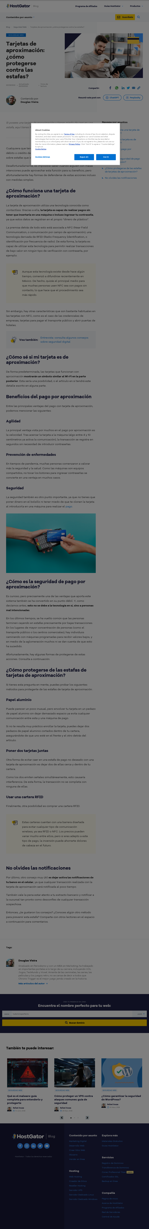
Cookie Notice (40, 149)
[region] (75, 144)
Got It (106, 157)
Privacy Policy (74, 144)
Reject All (84, 157)
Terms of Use (69, 134)
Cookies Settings (42, 157)
